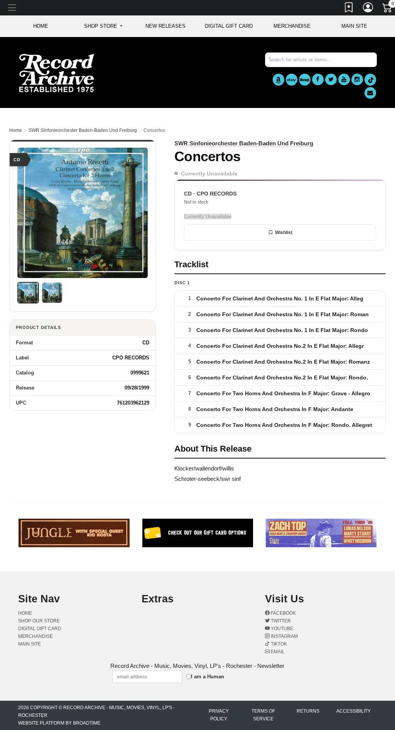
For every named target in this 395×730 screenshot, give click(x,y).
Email (277, 651)
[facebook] (317, 79)
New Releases (165, 26)
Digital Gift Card (229, 26)
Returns (308, 711)
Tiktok (278, 644)
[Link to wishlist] (349, 9)
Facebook (283, 613)
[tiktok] (370, 79)
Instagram (284, 636)
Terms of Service (263, 715)
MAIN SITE (354, 26)
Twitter (280, 621)
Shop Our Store (39, 621)
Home (15, 130)
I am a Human (207, 676)
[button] (103, 26)
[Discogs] (304, 79)
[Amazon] (278, 79)
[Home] (56, 73)
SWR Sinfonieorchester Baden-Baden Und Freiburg (83, 130)
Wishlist (283, 232)
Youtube (281, 628)
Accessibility (353, 711)
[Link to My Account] (368, 9)
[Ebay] (291, 79)
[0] (387, 9)
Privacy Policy (219, 715)
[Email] (370, 92)
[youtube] (344, 79)
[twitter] (331, 79)
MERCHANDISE (292, 26)
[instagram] (357, 79)
